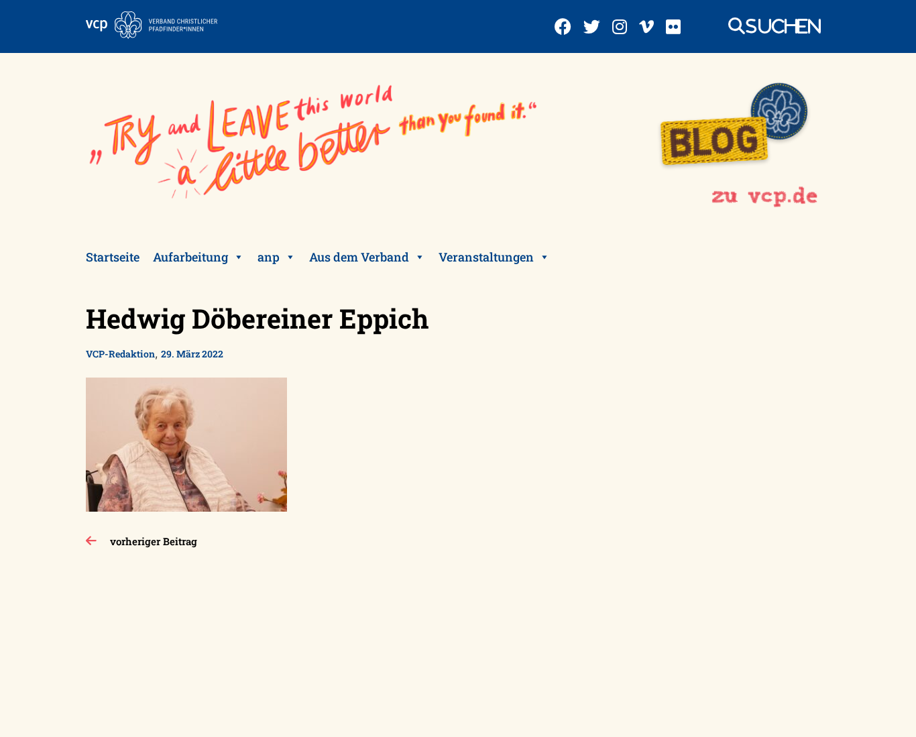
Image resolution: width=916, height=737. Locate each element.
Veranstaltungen (486, 257)
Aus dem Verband (359, 257)
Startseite (112, 257)
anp (268, 257)
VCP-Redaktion (120, 353)
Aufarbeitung (190, 257)
